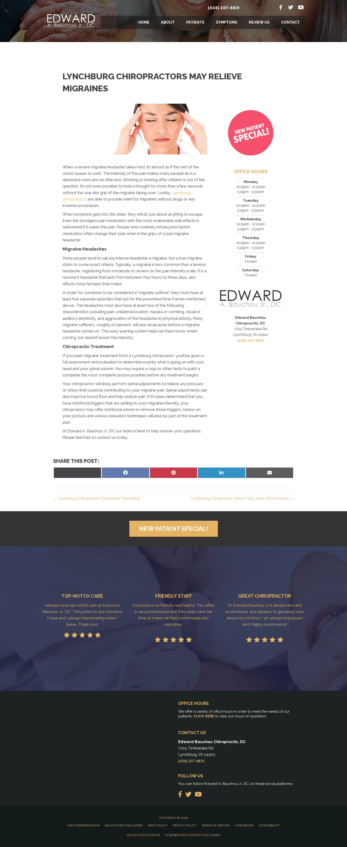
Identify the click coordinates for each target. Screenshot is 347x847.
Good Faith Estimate (143, 835)
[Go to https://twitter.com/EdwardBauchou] (290, 8)
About (168, 22)
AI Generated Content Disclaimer (192, 835)
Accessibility (269, 825)
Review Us (259, 22)
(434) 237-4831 (223, 7)
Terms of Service (216, 825)
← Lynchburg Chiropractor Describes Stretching (96, 498)
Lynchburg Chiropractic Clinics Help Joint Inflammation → (242, 498)
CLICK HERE (203, 716)
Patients (195, 22)
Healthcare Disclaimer (124, 825)
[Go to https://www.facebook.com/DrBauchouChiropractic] (280, 8)
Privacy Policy (185, 825)
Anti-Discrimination (83, 825)
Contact (290, 22)
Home (143, 22)
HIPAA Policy (158, 825)
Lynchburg (244, 825)
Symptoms (226, 22)
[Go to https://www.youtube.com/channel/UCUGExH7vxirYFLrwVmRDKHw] (300, 8)
